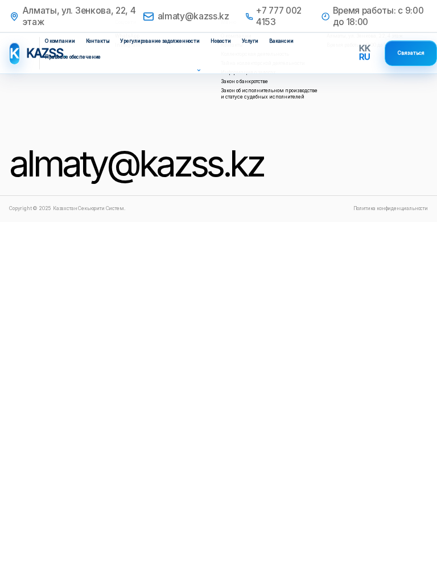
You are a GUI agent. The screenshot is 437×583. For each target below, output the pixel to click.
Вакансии (281, 41)
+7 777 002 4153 (279, 16)
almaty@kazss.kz (193, 16)
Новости (221, 41)
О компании (60, 41)
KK (364, 48)
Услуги (250, 41)
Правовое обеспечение (73, 57)
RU (364, 56)
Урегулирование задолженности (159, 41)
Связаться (411, 53)
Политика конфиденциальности (390, 208)
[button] (197, 69)
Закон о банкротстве (244, 81)
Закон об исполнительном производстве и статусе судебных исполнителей (269, 94)
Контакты (98, 41)
